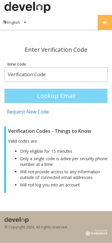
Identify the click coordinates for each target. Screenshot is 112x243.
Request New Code (28, 111)
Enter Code (16, 64)
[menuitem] (14, 22)
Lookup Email (56, 96)
